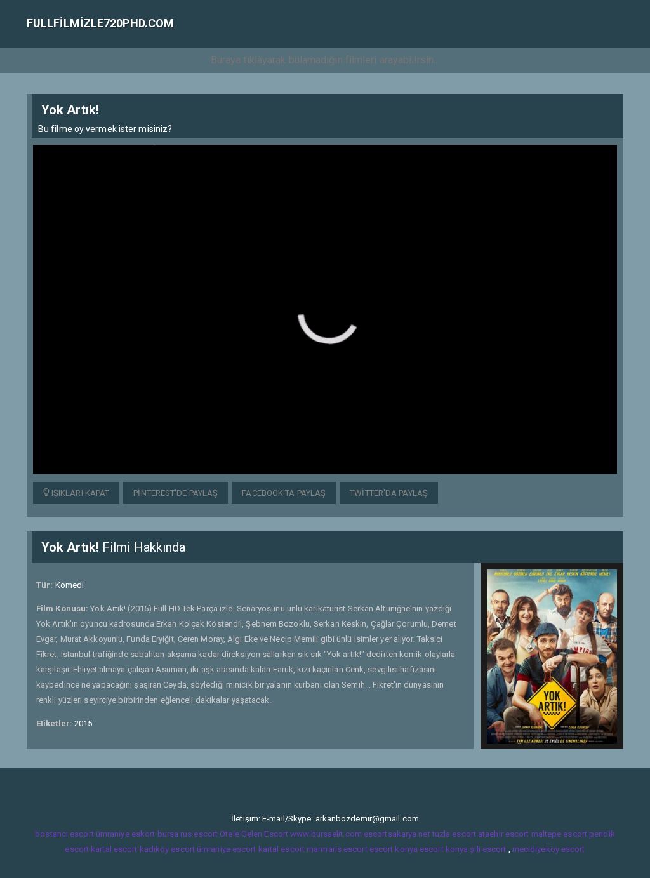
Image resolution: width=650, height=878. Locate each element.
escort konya (393, 849)
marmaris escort (337, 849)
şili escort (488, 849)
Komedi (69, 585)
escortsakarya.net (397, 834)
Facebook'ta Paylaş (284, 493)
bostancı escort (64, 834)
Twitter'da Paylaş (389, 493)
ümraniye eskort (126, 834)
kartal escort (114, 849)
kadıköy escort (167, 849)
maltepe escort (559, 834)
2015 (83, 723)
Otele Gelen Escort (254, 834)
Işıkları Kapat (80, 493)
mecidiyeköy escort (548, 849)
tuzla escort (454, 834)
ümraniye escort (226, 849)
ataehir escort (503, 834)
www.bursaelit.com (326, 834)
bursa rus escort (187, 834)
